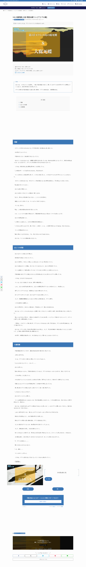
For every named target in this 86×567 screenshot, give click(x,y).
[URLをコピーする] (2, 290)
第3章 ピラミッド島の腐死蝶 (19, 19)
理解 (21, 102)
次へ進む (48, 478)
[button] (18, 556)
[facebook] (71, 0)
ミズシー (54, 506)
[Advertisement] (43, 124)
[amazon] (78, 0)
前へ (58, 489)
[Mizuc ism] (5, 4)
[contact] (82, 0)
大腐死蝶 (22, 107)
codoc (62, 506)
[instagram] (75, 0)
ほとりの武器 (23, 104)
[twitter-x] (73, 0)
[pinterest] (77, 0)
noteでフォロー (51, 7)
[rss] (80, 0)
